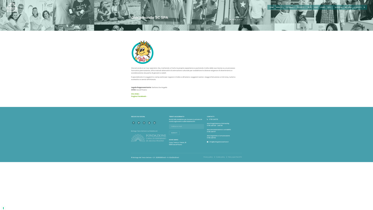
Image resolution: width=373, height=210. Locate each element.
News (316, 7)
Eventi (322, 7)
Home (272, 7)
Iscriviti (174, 133)
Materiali (348, 7)
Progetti (300, 7)
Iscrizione (338, 7)
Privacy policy (208, 157)
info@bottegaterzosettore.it (219, 142)
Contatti (358, 7)
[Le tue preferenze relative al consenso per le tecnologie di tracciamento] (3, 208)
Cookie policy (220, 157)
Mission (279, 7)
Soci (329, 7)
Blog (310, 7)
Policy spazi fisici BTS (235, 157)
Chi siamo (289, 7)
